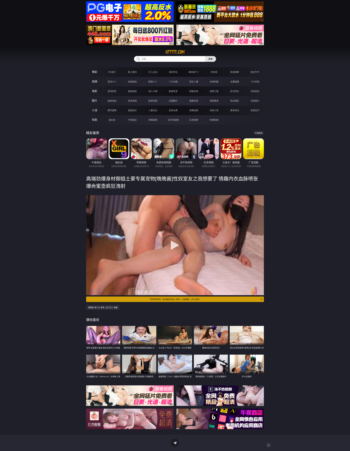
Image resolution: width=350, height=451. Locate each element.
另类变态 (255, 91)
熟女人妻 (193, 81)
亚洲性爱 (112, 91)
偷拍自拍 (132, 91)
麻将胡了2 (194, 72)
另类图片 (255, 100)
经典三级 (214, 91)
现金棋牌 (234, 72)
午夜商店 (132, 119)
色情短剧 (214, 119)
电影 (94, 91)
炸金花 (214, 72)
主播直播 (234, 81)
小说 (94, 110)
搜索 (210, 58)
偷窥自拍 (112, 100)
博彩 (94, 72)
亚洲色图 (132, 100)
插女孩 (112, 119)
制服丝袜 (193, 91)
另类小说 (214, 110)
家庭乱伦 (132, 110)
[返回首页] (268, 445)
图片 (94, 101)
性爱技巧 (255, 110)
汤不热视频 (173, 119)
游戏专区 (173, 72)
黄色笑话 (234, 110)
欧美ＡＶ (152, 81)
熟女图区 (234, 100)
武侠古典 (173, 110)
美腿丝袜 (193, 100)
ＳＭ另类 (255, 81)
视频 (94, 81)
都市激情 (112, 110)
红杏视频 (193, 119)
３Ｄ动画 (173, 81)
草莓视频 (152, 119)
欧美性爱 (173, 91)
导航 (94, 120)
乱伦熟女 (234, 91)
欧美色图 (152, 100)
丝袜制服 (214, 81)
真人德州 (132, 72)
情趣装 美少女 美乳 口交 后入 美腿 (103, 307)
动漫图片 (173, 100)
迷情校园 (193, 110)
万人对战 (152, 72)
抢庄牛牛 (255, 72)
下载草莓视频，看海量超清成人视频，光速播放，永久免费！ (175, 299)
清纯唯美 (214, 100)
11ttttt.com (175, 52)
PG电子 (112, 72)
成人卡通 (152, 91)
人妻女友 (152, 110)
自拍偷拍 (132, 81)
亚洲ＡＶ (112, 81)
